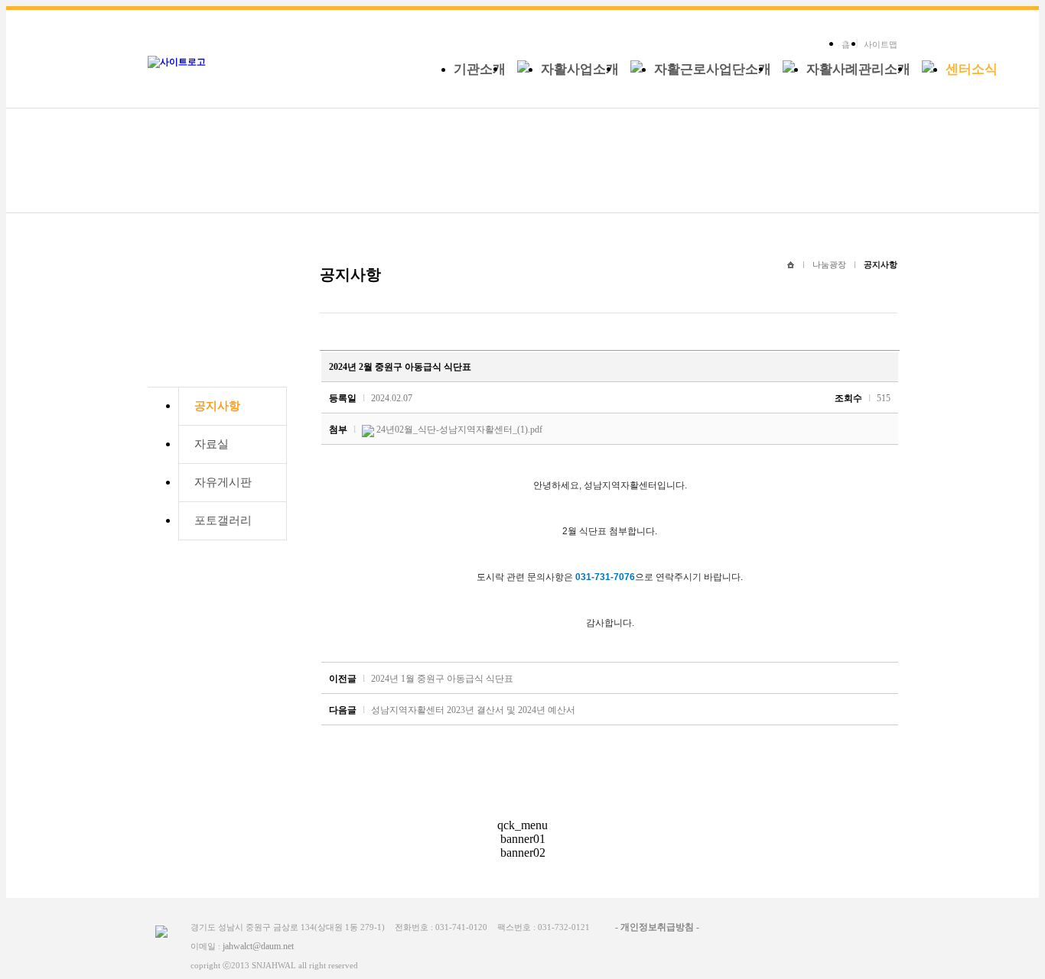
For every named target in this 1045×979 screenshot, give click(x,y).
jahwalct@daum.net (258, 946)
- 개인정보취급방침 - (657, 927)
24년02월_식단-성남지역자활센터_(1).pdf (459, 429)
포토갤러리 (223, 520)
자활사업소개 (580, 69)
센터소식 (972, 69)
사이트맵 (880, 44)
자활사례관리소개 (858, 69)
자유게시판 (223, 482)
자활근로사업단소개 (712, 69)
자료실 (211, 444)
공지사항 (217, 406)
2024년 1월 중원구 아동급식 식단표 (442, 678)
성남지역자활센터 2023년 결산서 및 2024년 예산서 (473, 710)
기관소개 (480, 69)
